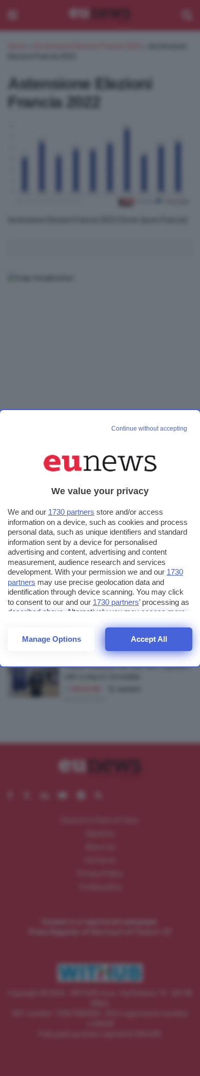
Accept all (149, 639)
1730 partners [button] (71, 511)
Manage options (51, 639)
